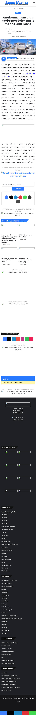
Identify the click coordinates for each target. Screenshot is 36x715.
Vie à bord (4, 568)
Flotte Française (6, 607)
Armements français (7, 586)
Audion (32, 61)
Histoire (3, 553)
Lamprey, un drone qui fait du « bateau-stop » (9, 260)
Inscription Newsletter (8, 663)
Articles (3, 589)
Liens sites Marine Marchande (10, 687)
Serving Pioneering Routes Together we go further (18, 389)
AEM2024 (4, 518)
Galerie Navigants (6, 550)
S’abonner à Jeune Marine (9, 643)
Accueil (16, 8)
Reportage (4, 627)
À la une (3, 532)
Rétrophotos (5, 630)
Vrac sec (4, 633)
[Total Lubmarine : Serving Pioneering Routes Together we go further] (18, 392)
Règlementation (6, 559)
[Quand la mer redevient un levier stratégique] (27, 251)
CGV (2, 657)
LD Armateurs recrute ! (18, 270)
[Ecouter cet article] (3, 59)
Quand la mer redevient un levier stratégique (25, 260)
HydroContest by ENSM (8, 512)
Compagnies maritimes (8, 684)
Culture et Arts (5, 541)
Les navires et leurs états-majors (11, 618)
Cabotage (4, 592)
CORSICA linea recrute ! (18, 345)
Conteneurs (5, 595)
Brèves (21, 8)
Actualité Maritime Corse (9, 580)
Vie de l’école (5, 571)
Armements (5, 535)
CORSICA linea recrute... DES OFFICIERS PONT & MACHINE (18, 210)
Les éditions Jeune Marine (9, 676)
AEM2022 (4, 523)
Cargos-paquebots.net (8, 526)
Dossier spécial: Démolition (9, 544)
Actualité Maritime (7, 529)
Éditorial (3, 604)
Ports (3, 562)
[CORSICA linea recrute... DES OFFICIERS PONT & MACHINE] (18, 214)
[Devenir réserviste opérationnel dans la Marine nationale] (18, 174)
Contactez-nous (6, 654)
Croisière (4, 598)
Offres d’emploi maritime (8, 681)
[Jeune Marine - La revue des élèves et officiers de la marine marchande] (16, 3)
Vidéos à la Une (6, 565)
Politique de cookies (7, 660)
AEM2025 (4, 515)
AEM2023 (4, 521)
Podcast (4, 624)
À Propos (4, 673)
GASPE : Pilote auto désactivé (25, 236)
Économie (4, 547)
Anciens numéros (6, 583)
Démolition (4, 601)
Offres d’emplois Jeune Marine (10, 678)
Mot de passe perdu (7, 651)
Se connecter (5, 646)
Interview (4, 556)
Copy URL (18, 188)
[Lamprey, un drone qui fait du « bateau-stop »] (9, 251)
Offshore (4, 621)
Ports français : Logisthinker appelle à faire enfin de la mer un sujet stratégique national (9, 238)
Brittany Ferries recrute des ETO (18, 302)
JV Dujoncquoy (16, 31)
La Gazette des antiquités (9, 616)
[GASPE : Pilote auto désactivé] (27, 228)
